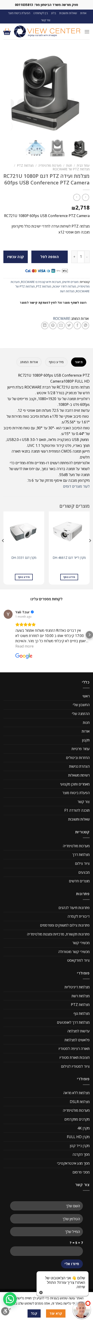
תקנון (86, 739)
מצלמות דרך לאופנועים (73, 1022)
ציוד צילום (82, 863)
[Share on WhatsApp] (85, 325)
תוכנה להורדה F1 (77, 810)
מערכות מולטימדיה (49, 165)
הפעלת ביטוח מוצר (19, 13)
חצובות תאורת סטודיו (74, 1057)
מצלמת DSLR (80, 1101)
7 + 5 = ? (76, 1242)
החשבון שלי (81, 704)
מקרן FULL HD (78, 1136)
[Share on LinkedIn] (45, 325)
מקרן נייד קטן (80, 1145)
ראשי (86, 695)
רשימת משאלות (79, 775)
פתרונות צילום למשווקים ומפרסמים (65, 925)
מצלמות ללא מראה (76, 1092)
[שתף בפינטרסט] (53, 325)
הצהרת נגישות (79, 766)
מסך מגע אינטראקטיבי (73, 1163)
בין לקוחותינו (40, 13)
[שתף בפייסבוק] (77, 325)
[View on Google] (8, 614)
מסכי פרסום (81, 1171)
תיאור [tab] (79, 362)
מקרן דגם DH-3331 (24, 558)
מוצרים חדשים (70, 282)
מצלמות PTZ (25, 165)
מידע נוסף (69, 577)
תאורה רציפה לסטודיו (74, 1048)
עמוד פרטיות (81, 748)
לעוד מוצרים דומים (76, 486)
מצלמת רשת (67, 291)
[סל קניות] (7, 31)
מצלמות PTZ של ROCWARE (71, 169)
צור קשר (45, 20)
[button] (3, 634)
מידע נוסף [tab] (56, 362)
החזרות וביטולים (78, 757)
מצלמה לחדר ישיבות (64, 286)
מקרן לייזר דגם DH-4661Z (69, 558)
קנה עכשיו (15, 256)
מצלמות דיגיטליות (77, 986)
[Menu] (87, 31)
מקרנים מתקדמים (77, 1119)
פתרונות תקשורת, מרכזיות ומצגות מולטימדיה (58, 933)
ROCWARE (61, 318)
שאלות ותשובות (68, 13)
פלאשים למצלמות (77, 1039)
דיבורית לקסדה (78, 916)
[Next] (3, 550)
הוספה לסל (49, 256)
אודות (83, 13)
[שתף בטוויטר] (69, 325)
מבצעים (84, 872)
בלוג (53, 13)
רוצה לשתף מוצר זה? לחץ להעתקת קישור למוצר (53, 303)
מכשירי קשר (81, 942)
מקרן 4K (83, 1127)
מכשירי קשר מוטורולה (74, 951)
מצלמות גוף (82, 1013)
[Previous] (90, 550)
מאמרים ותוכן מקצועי (75, 783)
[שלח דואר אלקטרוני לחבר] (61, 325)
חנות (69, 165)
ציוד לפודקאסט (78, 960)
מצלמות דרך (81, 854)
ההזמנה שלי (81, 713)
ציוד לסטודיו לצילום (75, 1066)
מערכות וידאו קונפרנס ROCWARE (41, 282)
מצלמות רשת (81, 995)
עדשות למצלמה (78, 1030)
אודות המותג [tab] (29, 362)
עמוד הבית (83, 165)
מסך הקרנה (81, 1154)
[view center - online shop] (47, 31)
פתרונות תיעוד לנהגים (74, 907)
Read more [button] (24, 645)
